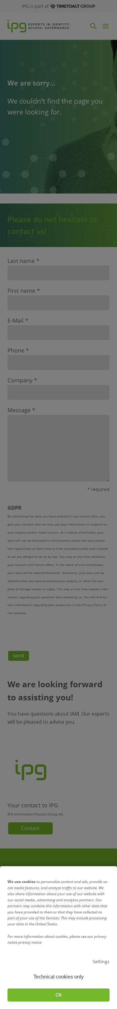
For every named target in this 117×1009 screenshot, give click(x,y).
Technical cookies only (58, 976)
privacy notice (29, 942)
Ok (59, 994)
